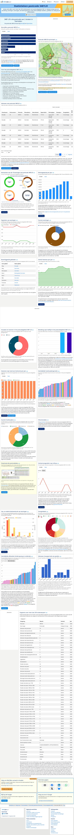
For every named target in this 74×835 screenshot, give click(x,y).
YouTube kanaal (54, 832)
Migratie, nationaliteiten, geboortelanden (35, 824)
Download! (4, 492)
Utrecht (16, 282)
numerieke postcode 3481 (55, 80)
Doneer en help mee (7, 789)
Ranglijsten (53, 816)
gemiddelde (42, 422)
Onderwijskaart (54, 823)
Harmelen (17, 270)
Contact (52, 830)
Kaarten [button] (56, 1)
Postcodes (28, 814)
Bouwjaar (58, 112)
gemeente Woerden (5, 73)
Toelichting (4, 212)
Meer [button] (63, 1)
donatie (7, 783)
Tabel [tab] (8, 31)
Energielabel (66, 112)
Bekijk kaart (68, 14)
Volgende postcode (52, 92)
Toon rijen (5, 152)
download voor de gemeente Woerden (63, 358)
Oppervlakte (43, 112)
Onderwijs (4, 608)
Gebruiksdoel (35, 112)
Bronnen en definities (55, 812)
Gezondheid (29, 822)
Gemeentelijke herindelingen (57, 814)
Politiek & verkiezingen (31, 827)
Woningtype (51, 112)
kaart (14, 60)
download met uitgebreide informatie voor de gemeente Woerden (52, 549)
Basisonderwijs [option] (11, 560)
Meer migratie (11, 415)
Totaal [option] (43, 470)
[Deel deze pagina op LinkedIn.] (59, 785)
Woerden (17, 280)
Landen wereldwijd (30, 816)
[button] (19, 27)
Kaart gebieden (54, 820)
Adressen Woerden (6, 168)
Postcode (20, 112)
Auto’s (27, 820)
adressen (11, 62)
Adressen (28, 811)
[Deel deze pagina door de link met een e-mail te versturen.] (45, 785)
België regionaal (38, 816)
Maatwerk (53, 831)
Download (70, 1)
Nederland (50, 89)
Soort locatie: (4, 560)
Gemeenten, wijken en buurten (33, 812)
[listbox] (44, 470)
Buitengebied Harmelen (20, 273)
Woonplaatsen (34, 814)
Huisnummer (13, 112)
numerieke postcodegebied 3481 (22, 71)
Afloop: (39, 470)
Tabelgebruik (15, 168)
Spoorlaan (29, 23)
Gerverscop (17, 275)
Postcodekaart (54, 824)
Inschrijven (4, 800)
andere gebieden (5, 549)
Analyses (53, 811)
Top (64, 805)
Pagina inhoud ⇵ (31, 14)
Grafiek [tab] (3, 31)
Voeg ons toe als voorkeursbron (46, 800)
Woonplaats (27, 112)
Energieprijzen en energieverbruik (33, 823)
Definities (17, 65)
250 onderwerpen (12, 61)
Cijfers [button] (49, 1)
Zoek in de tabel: (56, 107)
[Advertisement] (55, 28)
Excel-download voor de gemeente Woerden (19, 162)
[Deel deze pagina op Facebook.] (52, 785)
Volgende (70, 154)
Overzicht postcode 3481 (7, 65)
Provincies (28, 815)
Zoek (44, 1)
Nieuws (52, 815)
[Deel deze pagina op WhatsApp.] (66, 785)
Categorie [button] (23, 619)
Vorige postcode (42, 92)
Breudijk (22, 23)
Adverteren (53, 828)
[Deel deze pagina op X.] (52, 788)
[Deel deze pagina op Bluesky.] (59, 788)
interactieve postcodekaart (43, 81)
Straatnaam (4, 112)
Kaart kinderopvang (55, 822)
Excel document (4, 485)
